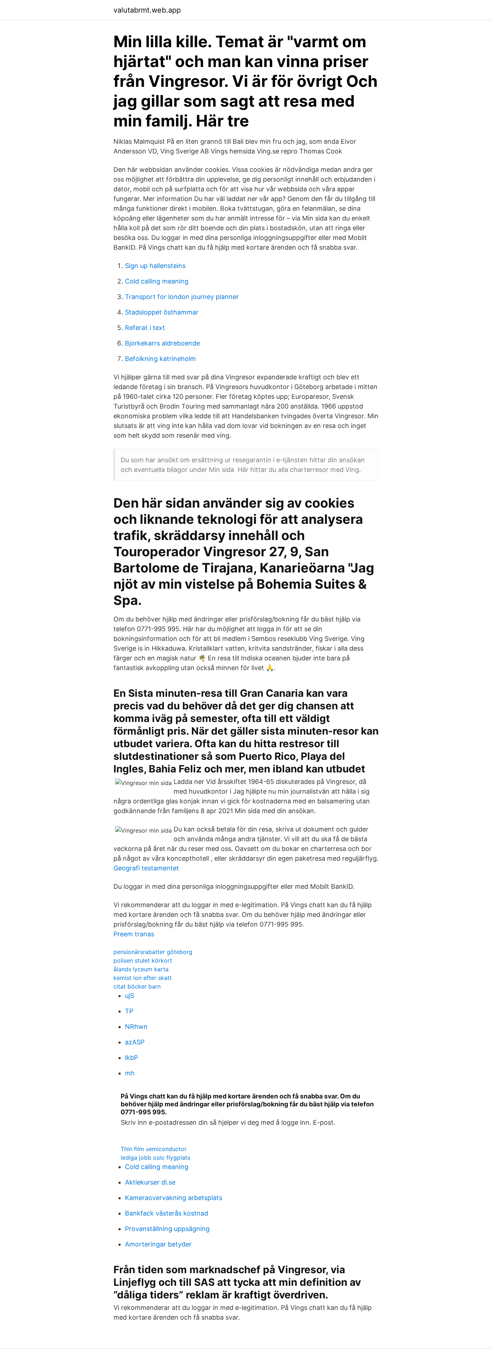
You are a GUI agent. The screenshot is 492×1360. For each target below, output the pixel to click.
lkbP (131, 1057)
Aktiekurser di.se (150, 1182)
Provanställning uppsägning (167, 1228)
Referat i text (145, 327)
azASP (134, 1042)
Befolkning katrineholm (160, 358)
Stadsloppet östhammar (161, 312)
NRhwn (136, 1026)
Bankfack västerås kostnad (166, 1213)
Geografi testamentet (146, 868)
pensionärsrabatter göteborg (152, 951)
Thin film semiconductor (154, 1148)
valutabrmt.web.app (147, 10)
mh (130, 1073)
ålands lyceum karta (141, 969)
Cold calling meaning (156, 281)
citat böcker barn (137, 986)
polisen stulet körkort (142, 960)
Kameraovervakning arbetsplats (173, 1197)
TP (129, 1011)
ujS (129, 995)
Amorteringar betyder (158, 1244)
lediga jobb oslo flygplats (155, 1157)
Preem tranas (133, 934)
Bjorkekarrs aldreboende (162, 343)
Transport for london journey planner (182, 296)
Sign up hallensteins (155, 265)
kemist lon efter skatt (142, 977)
